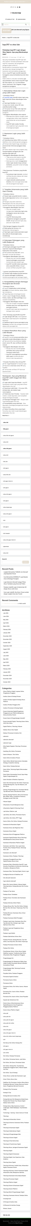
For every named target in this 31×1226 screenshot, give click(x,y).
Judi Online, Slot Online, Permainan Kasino (14, 814)
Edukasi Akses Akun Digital (10, 730)
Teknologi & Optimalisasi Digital (11, 1131)
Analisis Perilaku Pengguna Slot (11, 704)
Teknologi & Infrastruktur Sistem (11, 1119)
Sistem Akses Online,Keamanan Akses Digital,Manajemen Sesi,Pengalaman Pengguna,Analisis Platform (13, 1004)
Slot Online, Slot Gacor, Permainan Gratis (14, 1062)
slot (4, 520)
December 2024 (7, 675)
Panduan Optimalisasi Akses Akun (12, 936)
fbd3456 (6, 57)
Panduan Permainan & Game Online (12, 945)
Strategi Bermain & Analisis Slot (11, 1096)
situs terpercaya (7, 507)
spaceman (6, 546)
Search (4, 559)
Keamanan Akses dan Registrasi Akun (13, 828)
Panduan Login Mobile (9, 933)
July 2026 (5, 613)
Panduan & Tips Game (9, 891)
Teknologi (6, 1116)
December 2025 (7, 636)
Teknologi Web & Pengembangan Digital (13, 1192)
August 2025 (6, 649)
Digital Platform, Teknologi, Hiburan (12, 726)
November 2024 (7, 678)
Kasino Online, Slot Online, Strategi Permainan (15, 821)
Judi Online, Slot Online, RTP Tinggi (12, 818)
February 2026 (7, 629)
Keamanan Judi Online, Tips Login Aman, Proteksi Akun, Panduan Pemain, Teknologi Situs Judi (14, 847)
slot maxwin (6, 533)
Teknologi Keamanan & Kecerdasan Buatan (14, 1175)
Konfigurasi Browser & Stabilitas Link (13, 874)
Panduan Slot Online (8, 948)
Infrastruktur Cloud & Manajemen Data (13, 805)
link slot (5, 461)
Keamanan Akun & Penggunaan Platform (14, 834)
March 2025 (6, 665)
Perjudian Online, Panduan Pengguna (12, 973)
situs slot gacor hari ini (9, 540)
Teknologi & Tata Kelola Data (11, 1141)
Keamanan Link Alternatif (10, 853)
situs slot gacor (7, 494)
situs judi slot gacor (8, 1020)
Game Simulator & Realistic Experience (13, 779)
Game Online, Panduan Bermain (11, 766)
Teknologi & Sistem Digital (10, 1137)
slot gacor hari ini (8, 481)
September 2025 (7, 646)
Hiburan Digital (7, 801)
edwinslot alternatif (8, 739)
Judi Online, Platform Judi (10, 811)
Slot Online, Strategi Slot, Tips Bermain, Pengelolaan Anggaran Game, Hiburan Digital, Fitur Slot (15, 1067)
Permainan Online (8, 983)
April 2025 (6, 662)
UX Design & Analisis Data (10, 1202)
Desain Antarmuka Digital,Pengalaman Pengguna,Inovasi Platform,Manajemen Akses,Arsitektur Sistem (13, 713)
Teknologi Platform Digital (10, 1182)
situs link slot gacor (8, 435)
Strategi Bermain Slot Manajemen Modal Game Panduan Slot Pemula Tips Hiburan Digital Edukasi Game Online (15, 1100)
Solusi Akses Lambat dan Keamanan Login (14, 1076)
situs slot (5, 442)
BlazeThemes (19, 1223)
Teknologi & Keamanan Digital (11, 1127)
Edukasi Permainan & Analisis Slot (12, 733)
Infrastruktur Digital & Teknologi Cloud (13, 808)
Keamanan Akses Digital (9, 831)
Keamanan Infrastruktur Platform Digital (13, 842)
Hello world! (22, 603)
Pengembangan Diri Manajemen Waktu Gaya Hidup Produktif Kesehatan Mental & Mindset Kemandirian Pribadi (15, 963)
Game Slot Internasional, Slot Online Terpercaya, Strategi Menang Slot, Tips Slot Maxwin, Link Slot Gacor (16, 784)
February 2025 (7, 669)
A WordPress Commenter (10, 603)
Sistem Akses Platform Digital (11, 1010)
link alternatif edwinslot (9, 878)
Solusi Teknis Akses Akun (10, 1079)
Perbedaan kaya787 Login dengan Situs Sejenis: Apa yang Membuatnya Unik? (15, 52)
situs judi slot (6, 1016)
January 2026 (6, 632)
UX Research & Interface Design (11, 1205)
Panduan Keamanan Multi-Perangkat (12, 918)
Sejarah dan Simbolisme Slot (11, 1000)
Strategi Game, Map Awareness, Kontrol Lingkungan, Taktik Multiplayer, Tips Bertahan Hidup (15, 1107)
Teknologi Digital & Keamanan (11, 1154)
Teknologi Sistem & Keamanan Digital (13, 1185)
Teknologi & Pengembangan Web (12, 1134)
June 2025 (6, 655)
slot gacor (6, 468)
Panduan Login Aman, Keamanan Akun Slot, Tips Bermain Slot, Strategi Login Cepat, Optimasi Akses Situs (14, 923)
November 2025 (7, 639)
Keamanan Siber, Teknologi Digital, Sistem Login (16, 871)
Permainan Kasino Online (10, 980)
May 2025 (5, 659)
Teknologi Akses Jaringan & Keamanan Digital (15, 1147)
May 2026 (5, 619)
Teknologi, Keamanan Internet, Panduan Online (15, 1195)
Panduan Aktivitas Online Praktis (12, 903)
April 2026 (6, 623)
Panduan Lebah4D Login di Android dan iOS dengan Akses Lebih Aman (14, 1)
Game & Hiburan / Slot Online (11, 754)
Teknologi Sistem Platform (10, 1189)
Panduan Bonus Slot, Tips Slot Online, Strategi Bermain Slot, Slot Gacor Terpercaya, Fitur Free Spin (15, 907)
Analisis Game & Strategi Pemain (12, 696)
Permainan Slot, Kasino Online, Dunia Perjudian (15, 996)
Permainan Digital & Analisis (10, 976)
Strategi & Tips (7, 1092)
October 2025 (6, 642)
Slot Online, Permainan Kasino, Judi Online (14, 1059)
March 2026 (6, 626)
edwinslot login (7, 743)
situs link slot (6, 474)
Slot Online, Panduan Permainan (11, 1056)
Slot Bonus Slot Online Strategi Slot (12, 1043)
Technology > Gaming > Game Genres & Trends (15, 1113)
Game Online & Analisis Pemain (11, 758)
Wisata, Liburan (7, 1208)
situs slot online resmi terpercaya (12, 1036)
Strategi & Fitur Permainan (10, 1089)
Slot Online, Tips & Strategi (10, 1072)
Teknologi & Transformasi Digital (12, 1144)
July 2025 (5, 652)
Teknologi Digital (7, 1150)
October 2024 (6, 682)
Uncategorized (7, 1198)
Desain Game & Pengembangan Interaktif (14, 718)
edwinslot (5, 736)
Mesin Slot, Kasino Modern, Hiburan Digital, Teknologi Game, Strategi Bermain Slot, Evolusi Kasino (15, 886)
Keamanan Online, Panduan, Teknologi (13, 856)
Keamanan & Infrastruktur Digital (11, 824)
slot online (6, 1052)
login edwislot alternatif (9, 881)
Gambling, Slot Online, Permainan (12, 751)
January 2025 (6, 672)
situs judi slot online (8, 1023)
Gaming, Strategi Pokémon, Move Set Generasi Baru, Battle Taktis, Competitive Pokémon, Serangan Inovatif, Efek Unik (15, 796)
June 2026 (6, 616)
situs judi (5, 1013)
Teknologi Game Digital (9, 1162)
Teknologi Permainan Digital (10, 1179)
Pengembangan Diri (8, 958)
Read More (5, 415)
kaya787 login (8, 97)
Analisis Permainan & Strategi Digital (13, 708)
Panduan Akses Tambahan (10, 894)
